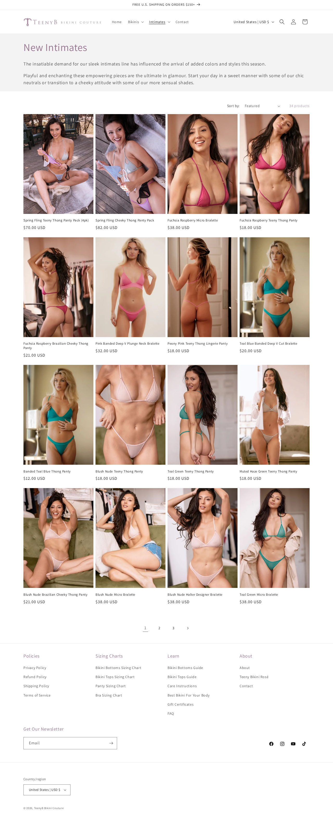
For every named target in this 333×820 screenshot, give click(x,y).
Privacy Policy (34, 667)
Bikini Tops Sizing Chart (115, 676)
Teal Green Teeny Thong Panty (191, 471)
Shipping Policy (36, 686)
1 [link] (145, 628)
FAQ (171, 713)
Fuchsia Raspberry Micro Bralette (193, 220)
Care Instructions (182, 686)
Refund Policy (35, 676)
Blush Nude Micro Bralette (115, 595)
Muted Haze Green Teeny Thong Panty (268, 471)
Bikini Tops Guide (182, 676)
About (245, 667)
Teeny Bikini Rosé (254, 676)
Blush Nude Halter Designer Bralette (195, 595)
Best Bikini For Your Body (189, 695)
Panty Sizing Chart (110, 686)
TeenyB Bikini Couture (49, 808)
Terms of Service (37, 695)
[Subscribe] (111, 743)
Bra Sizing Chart (108, 695)
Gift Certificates (181, 704)
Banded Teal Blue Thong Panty (47, 471)
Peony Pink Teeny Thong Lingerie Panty (198, 344)
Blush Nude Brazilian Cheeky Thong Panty (55, 595)
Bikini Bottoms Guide (185, 667)
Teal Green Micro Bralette (259, 595)
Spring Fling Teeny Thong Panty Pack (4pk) (56, 220)
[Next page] (187, 628)
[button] (135, 21)
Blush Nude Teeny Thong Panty (119, 471)
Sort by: (233, 105)
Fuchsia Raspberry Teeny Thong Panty (269, 220)
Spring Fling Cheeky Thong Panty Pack (124, 220)
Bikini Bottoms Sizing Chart (118, 667)
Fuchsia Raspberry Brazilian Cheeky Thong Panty (55, 346)
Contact (246, 686)
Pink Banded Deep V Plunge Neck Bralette (127, 344)
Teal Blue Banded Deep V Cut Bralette (268, 344)
